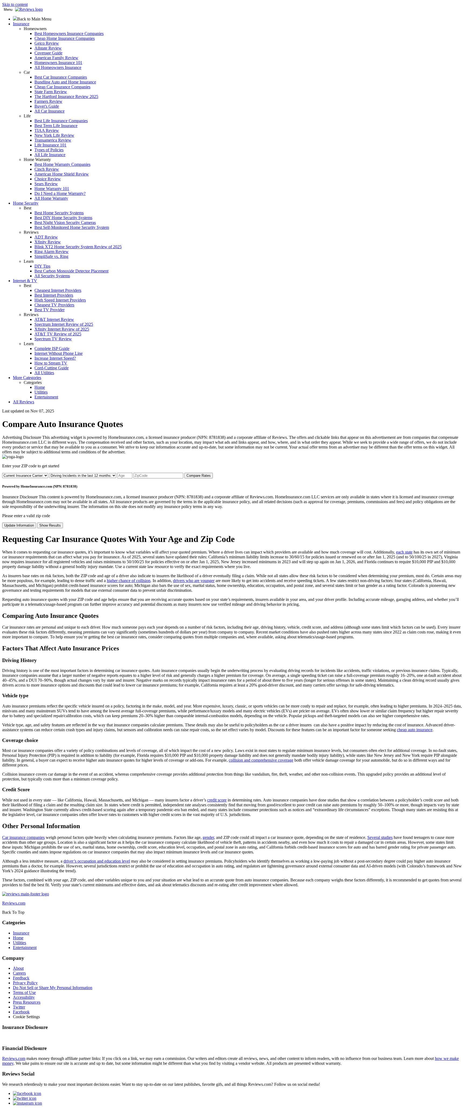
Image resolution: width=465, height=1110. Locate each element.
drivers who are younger (193, 580)
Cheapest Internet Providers (57, 290)
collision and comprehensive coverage (261, 760)
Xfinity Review (47, 242)
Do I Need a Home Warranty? (60, 193)
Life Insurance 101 (50, 145)
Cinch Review (46, 169)
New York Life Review (54, 135)
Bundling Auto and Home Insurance (65, 82)
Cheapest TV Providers (54, 305)
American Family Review (56, 57)
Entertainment (46, 397)
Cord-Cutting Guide (51, 368)
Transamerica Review (52, 140)
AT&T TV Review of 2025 (57, 334)
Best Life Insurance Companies (61, 120)
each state (404, 552)
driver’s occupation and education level (97, 861)
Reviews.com (13, 1058)
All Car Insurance (49, 111)
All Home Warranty (51, 198)
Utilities (41, 392)
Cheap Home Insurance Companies (64, 38)
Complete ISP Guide (51, 348)
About (18, 968)
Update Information (19, 525)
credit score (217, 800)
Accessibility (24, 997)
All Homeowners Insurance (57, 67)
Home (39, 387)
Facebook (21, 1012)
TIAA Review (46, 130)
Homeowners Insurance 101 (58, 62)
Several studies (380, 837)
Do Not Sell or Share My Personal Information (52, 987)
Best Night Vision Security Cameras (65, 222)
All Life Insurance (49, 154)
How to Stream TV (50, 363)
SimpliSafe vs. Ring (51, 256)
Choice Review (47, 179)
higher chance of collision (128, 580)
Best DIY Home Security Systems (63, 217)
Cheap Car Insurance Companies (62, 87)
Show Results (50, 525)
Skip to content (15, 4)
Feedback (21, 978)
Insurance (21, 933)
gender (208, 837)
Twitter (19, 1007)
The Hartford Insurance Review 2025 (66, 96)
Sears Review (46, 183)
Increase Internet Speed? (55, 358)
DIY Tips (42, 266)
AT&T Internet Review (54, 319)
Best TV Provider (49, 309)
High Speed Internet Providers (60, 300)
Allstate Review (48, 48)
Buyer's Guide (46, 106)
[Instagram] (27, 1103)
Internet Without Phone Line (58, 353)
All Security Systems (52, 276)
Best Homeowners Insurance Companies (69, 33)
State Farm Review (50, 91)
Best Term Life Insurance (56, 125)
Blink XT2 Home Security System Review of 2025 (78, 246)
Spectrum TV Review (53, 339)
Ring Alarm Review (51, 251)
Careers (19, 973)
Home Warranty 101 (51, 188)
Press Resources (26, 1002)
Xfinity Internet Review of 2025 (61, 329)
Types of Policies (49, 150)
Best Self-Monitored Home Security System (71, 227)
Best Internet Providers (53, 295)
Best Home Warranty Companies (62, 164)
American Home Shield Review (61, 174)
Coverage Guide (48, 53)
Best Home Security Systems (59, 213)
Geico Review (46, 43)
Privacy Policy (25, 983)
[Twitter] (24, 1098)
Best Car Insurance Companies (60, 77)
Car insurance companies (23, 837)
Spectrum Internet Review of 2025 (63, 324)
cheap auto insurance (414, 729)
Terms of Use (24, 992)
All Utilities (44, 372)
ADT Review (46, 237)
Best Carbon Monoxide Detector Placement (71, 271)
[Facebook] (27, 1093)
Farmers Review (48, 101)
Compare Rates (198, 476)
